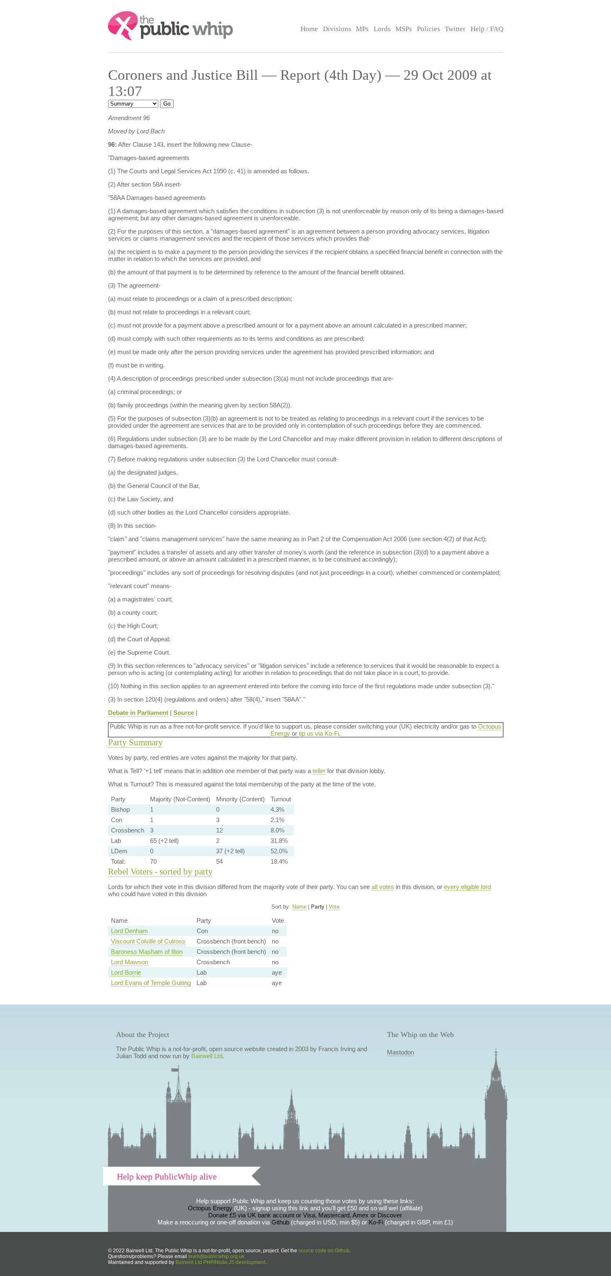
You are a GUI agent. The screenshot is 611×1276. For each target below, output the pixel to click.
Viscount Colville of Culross (148, 941)
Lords (382, 29)
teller (319, 770)
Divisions (337, 29)
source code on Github (324, 1251)
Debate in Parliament (138, 712)
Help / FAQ (487, 29)
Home (309, 29)
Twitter (455, 29)
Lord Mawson (129, 962)
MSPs (403, 29)
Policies (428, 29)
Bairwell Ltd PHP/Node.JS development (220, 1262)
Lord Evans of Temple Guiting (151, 982)
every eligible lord (467, 886)
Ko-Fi (376, 1222)
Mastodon (400, 1052)
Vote (334, 907)
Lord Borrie (126, 972)
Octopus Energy (210, 1208)
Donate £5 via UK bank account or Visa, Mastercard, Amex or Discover (305, 1215)
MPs (362, 29)
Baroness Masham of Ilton (146, 951)
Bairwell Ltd (206, 1055)
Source (183, 712)
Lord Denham (129, 930)
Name (299, 907)
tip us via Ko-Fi (319, 733)
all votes (383, 886)
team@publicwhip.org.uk (216, 1256)
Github (280, 1222)
